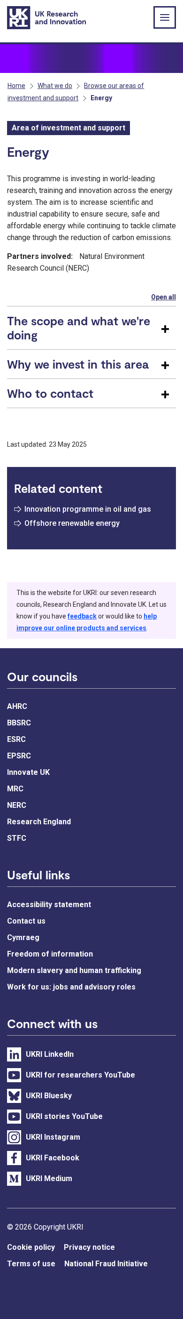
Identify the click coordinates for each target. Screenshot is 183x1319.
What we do (55, 85)
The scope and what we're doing (78, 328)
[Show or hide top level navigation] (164, 17)
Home (16, 85)
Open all (163, 297)
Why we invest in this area (78, 364)
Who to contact (50, 393)
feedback (82, 616)
